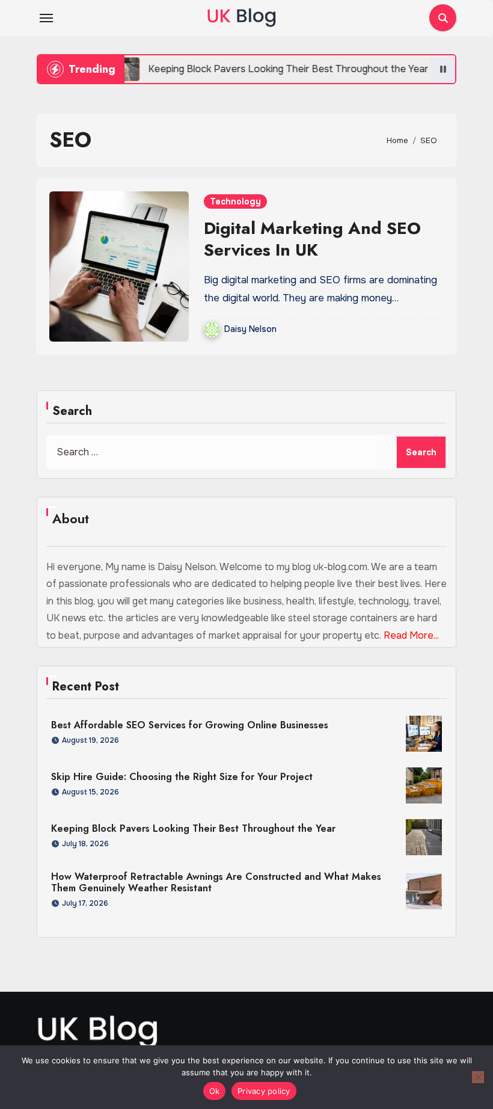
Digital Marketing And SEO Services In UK (312, 239)
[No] (478, 1077)
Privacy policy (263, 1091)
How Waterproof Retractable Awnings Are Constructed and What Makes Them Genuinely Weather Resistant (216, 882)
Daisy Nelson (250, 329)
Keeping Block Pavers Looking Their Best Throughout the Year (193, 828)
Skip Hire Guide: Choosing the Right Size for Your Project (182, 777)
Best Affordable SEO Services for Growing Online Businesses (189, 725)
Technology (235, 201)
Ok (214, 1091)
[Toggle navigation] (46, 18)
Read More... (411, 635)
